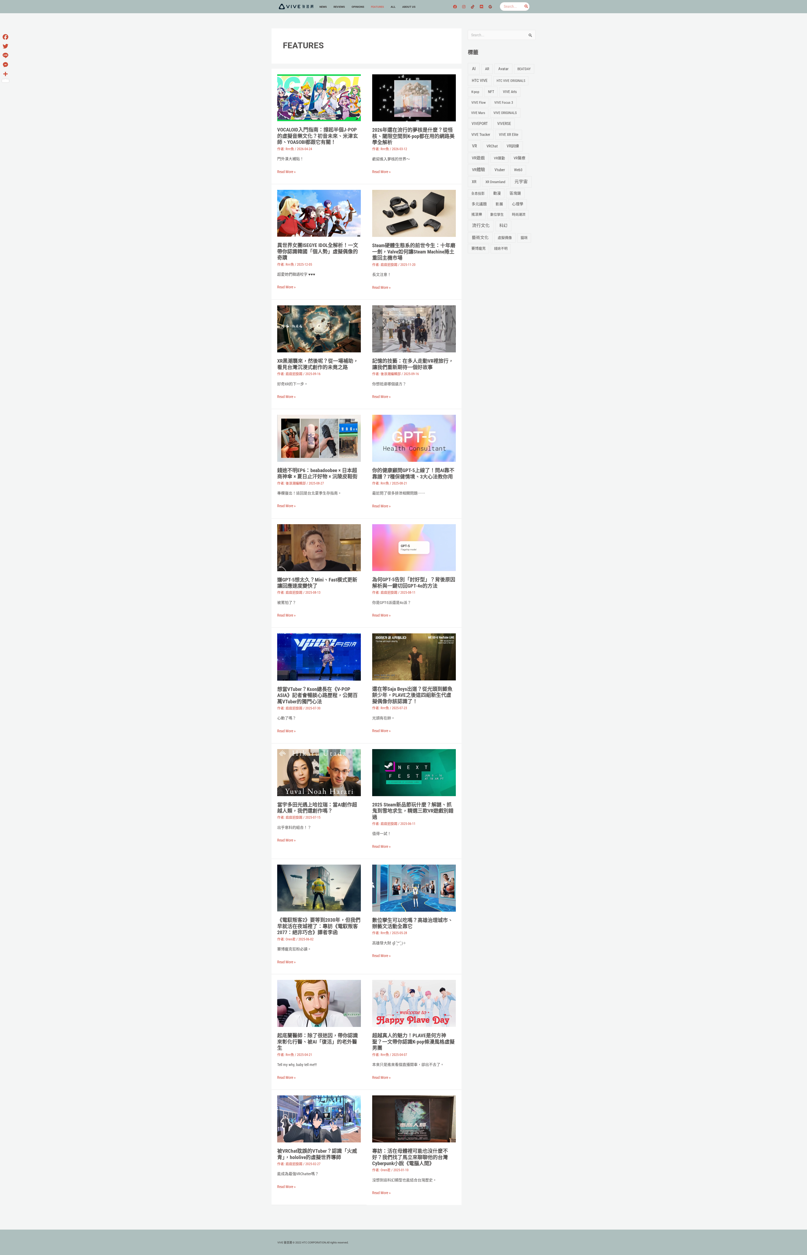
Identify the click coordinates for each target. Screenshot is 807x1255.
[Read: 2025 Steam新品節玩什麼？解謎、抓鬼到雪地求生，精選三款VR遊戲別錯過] (414, 772)
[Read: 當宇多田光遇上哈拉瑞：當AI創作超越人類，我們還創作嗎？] (319, 772)
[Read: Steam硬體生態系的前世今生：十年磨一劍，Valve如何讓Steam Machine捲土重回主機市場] (414, 213)
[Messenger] (5, 64)
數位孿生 (497, 215)
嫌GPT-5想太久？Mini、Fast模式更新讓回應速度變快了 (317, 583)
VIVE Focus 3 (503, 102)
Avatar (503, 68)
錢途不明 (501, 249)
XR (474, 181)
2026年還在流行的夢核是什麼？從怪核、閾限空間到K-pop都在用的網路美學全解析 (413, 136)
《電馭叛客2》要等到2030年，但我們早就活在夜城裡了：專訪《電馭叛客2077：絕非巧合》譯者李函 (318, 926)
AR (487, 69)
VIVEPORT (480, 123)
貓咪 (524, 238)
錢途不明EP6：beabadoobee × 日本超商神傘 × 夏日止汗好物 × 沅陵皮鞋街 (317, 473)
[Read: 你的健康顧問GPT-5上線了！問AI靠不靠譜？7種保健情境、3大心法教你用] (414, 438)
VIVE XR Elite (508, 134)
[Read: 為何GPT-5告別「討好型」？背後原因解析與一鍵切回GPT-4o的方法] (414, 547)
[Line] (5, 55)
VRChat (492, 146)
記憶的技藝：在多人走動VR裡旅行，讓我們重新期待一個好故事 (413, 364)
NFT (491, 91)
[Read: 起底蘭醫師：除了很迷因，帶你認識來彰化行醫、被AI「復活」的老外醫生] (319, 1003)
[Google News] (490, 7)
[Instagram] (464, 7)
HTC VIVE (480, 80)
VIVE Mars (478, 113)
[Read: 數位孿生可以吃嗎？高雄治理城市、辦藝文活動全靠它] (414, 887)
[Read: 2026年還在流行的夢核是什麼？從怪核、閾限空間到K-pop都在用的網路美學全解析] (414, 97)
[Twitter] (5, 46)
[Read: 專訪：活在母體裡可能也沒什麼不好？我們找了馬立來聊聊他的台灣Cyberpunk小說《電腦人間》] (414, 1118)
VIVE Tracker (480, 135)
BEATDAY (524, 69)
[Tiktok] (473, 7)
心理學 (517, 204)
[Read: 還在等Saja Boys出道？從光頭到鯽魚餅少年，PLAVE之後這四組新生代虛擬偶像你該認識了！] (414, 656)
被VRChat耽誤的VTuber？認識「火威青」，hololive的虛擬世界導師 (317, 1154)
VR (474, 145)
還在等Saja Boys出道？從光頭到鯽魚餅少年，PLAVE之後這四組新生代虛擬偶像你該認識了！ (412, 695)
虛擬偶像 (505, 238)
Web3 (518, 170)
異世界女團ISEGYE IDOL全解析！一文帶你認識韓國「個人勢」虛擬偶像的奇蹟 (317, 251)
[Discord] (481, 7)
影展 (499, 204)
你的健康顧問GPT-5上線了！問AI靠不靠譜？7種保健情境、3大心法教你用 (413, 473)
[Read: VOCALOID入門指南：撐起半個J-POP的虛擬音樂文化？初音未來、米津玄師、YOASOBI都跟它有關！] (319, 97)
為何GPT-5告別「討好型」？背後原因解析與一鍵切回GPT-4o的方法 (413, 583)
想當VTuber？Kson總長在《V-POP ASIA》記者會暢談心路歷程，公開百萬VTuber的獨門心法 (317, 695)
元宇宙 (521, 181)
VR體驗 (478, 169)
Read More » (286, 171)
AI (474, 68)
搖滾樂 (476, 214)
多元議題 (479, 204)
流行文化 (481, 225)
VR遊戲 (478, 158)
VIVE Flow (478, 102)
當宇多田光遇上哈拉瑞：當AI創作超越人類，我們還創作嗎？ (317, 808)
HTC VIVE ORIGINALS (511, 81)
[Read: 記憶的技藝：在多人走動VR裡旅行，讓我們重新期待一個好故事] (414, 328)
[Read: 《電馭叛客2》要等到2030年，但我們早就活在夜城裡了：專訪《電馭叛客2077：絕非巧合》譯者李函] (319, 887)
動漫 (497, 193)
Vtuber (499, 169)
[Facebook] (455, 7)
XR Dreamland (495, 182)
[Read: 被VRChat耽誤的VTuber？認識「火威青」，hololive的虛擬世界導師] (319, 1118)
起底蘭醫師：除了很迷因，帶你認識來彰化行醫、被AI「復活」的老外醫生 (317, 1042)
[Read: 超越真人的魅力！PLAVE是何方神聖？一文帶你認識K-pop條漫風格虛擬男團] (414, 1003)
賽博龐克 (478, 248)
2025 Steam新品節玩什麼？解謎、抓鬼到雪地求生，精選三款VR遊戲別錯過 (413, 811)
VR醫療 (519, 158)
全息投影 (478, 194)
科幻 (503, 225)
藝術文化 (480, 237)
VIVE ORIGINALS (505, 113)
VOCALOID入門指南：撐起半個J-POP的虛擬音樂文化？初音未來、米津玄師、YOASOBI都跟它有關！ (317, 136)
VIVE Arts (510, 92)
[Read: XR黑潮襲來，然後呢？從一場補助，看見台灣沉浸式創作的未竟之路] (319, 328)
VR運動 (499, 158)
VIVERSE (504, 123)
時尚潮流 (518, 215)
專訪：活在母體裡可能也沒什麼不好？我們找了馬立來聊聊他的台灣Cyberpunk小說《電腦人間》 (410, 1157)
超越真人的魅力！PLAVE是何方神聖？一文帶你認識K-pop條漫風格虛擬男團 (413, 1042)
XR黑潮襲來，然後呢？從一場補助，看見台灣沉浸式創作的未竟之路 (317, 364)
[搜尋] (526, 6)
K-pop (475, 92)
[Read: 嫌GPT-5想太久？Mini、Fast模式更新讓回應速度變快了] (319, 547)
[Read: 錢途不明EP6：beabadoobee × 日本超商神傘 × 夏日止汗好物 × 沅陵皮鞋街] (319, 438)
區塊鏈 (515, 193)
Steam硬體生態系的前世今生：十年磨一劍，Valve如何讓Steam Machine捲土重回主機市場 (413, 252)
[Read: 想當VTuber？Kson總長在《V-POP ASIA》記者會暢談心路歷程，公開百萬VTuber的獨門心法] (319, 656)
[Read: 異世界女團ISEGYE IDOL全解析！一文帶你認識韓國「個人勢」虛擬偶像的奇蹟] (319, 213)
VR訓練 (513, 146)
